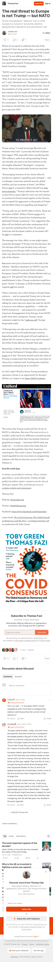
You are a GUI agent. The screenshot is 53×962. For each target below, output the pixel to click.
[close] (46, 872)
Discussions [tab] (21, 836)
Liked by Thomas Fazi (17, 702)
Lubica (10, 699)
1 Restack (30, 650)
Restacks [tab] (18, 676)
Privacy (25, 944)
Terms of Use (38, 924)
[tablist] (12, 676)
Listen (47, 33)
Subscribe (39, 3)
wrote (37, 214)
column (41, 378)
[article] (26, 851)
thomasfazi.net (17, 499)
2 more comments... (10, 823)
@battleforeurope (18, 505)
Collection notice (42, 944)
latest (27, 378)
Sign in (48, 3)
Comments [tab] (7, 676)
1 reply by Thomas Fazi (19, 812)
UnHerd (33, 378)
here (18, 468)
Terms (31, 944)
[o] (26, 128)
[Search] (48, 836)
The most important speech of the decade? (19, 844)
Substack (14, 957)
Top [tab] (4, 836)
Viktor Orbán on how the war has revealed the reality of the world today (20, 850)
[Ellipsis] (50, 699)
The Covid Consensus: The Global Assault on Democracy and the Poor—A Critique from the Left (26, 519)
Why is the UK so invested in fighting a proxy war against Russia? (17, 867)
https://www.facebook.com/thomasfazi (29, 511)
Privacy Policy (26, 929)
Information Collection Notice (31, 927)
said (10, 188)
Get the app (39, 950)
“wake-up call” (31, 320)
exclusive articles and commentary (16, 488)
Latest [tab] (11, 836)
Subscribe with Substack (28, 918)
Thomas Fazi (12, 32)
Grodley (10, 724)
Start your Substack (20, 950)
